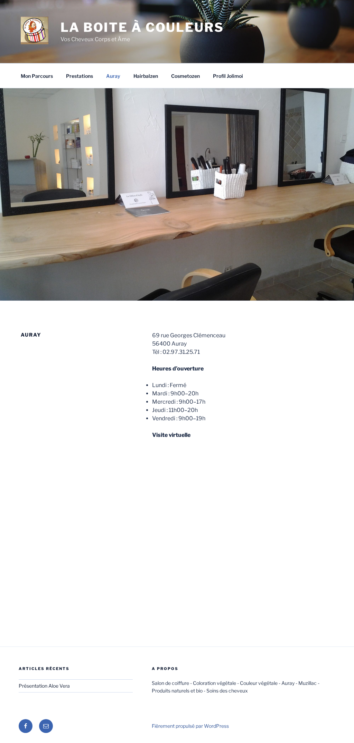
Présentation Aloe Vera (44, 686)
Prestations (79, 76)
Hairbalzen (145, 76)
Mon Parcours (37, 76)
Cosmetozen (185, 76)
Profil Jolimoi (228, 76)
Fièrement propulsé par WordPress (190, 726)
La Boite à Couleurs (142, 27)
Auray (113, 76)
